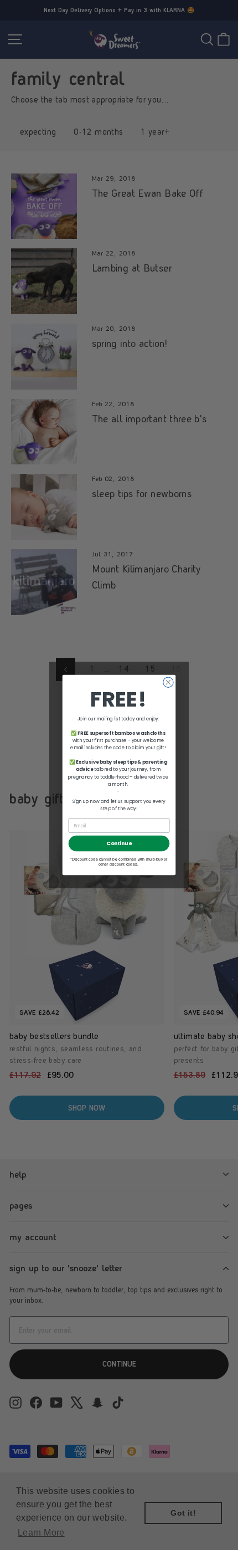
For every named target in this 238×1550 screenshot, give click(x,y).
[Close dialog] (168, 682)
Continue (119, 843)
